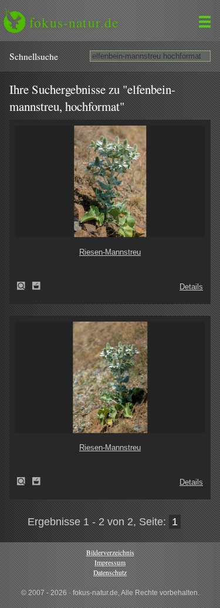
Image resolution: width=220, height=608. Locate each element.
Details (191, 286)
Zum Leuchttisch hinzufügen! (36, 286)
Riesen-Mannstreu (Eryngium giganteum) (24, 286)
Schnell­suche (33, 56)
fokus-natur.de (74, 22)
